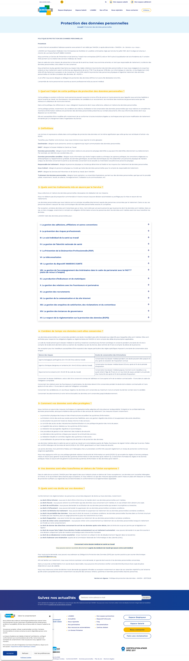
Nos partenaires (74, 624)
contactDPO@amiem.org (47, 556)
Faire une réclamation (137, 636)
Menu (147, 10)
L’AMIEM (93, 10)
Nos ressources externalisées (79, 627)
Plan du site (98, 659)
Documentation (102, 624)
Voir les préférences (42, 653)
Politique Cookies (26, 657)
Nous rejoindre (117, 10)
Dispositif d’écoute (104, 619)
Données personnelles (86, 659)
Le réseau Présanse (75, 630)
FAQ (98, 622)
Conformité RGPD (71, 659)
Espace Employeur (65, 10)
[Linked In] (105, 2)
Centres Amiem (102, 627)
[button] (50, 616)
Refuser (25, 653)
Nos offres (104, 10)
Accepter (10, 653)
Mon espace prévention (105, 616)
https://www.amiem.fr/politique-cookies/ (23, 646)
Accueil (80, 27)
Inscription (146, 597)
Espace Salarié (81, 10)
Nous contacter (132, 10)
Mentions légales (109, 659)
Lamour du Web (55, 657)
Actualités (72, 619)
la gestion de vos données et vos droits (59, 604)
